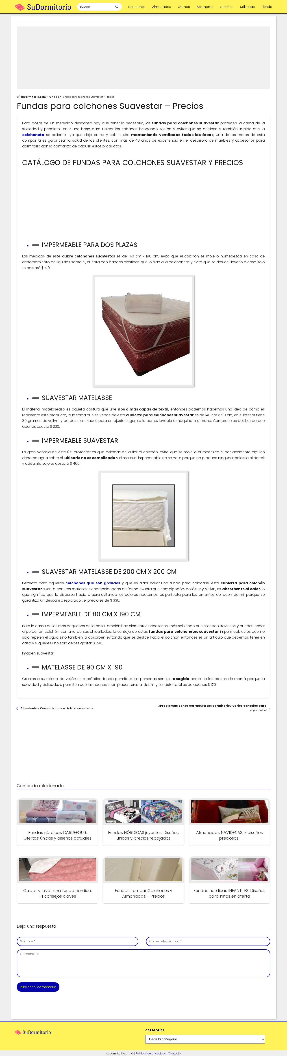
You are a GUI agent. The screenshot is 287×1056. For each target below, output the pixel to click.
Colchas (226, 6)
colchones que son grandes (92, 583)
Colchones (137, 6)
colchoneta (33, 134)
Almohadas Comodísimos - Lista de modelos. (57, 708)
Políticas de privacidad (151, 1053)
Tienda (266, 6)
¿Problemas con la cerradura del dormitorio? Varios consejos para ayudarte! (212, 708)
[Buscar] (117, 6)
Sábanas (247, 6)
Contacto (174, 1053)
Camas (184, 6)
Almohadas (161, 6)
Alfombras (205, 6)
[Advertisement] (143, 57)
